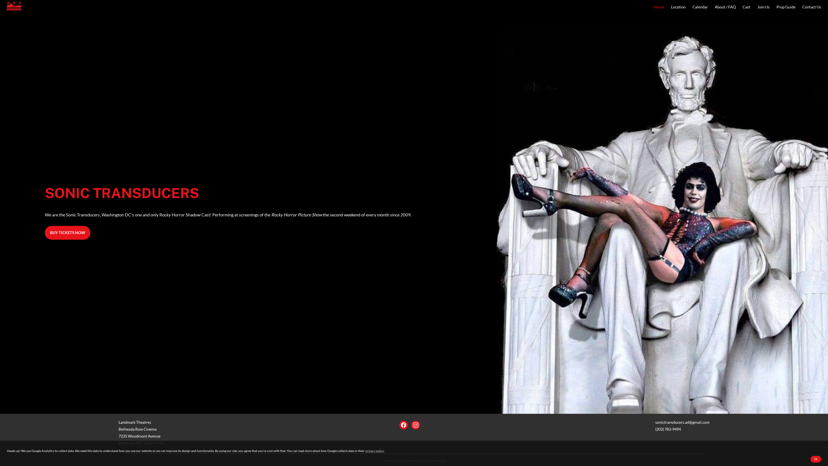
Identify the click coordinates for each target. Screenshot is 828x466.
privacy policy (374, 451)
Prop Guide (785, 7)
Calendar (700, 7)
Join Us (763, 7)
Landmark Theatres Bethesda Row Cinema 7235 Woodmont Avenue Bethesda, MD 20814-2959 (141, 432)
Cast (746, 7)
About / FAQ (725, 7)
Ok (816, 459)
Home (659, 7)
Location (678, 7)
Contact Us (811, 7)
